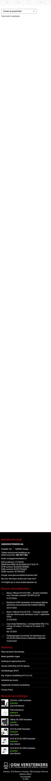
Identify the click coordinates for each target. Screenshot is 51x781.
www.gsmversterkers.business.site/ (23, 575)
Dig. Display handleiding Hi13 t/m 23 (16, 675)
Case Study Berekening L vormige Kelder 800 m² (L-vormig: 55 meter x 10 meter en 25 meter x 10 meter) (28, 626)
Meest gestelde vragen (10, 656)
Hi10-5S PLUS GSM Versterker (20, 74)
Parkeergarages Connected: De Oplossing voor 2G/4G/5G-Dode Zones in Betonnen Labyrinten (26, 637)
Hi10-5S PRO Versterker (16, 243)
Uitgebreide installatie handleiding (15, 685)
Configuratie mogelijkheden (14, 271)
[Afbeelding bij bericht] (3, 593)
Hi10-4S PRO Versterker (16, 498)
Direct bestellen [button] (9, 102)
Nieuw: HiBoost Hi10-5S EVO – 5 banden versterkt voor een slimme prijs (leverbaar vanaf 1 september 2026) (28, 614)
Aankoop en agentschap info (13, 661)
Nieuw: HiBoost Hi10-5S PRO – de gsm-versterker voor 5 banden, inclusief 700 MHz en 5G (27, 594)
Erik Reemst (16, 772)
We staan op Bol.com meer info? (22, 579)
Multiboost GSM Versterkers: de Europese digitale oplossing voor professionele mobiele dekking (27, 603)
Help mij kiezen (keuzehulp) (12, 652)
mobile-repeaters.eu (28, 582)
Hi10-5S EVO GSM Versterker (19, 328)
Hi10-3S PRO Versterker (16, 413)
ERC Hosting (35, 772)
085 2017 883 (22, 555)
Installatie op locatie (9, 680)
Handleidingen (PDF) (10, 671)
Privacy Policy (7, 690)
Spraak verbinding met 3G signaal (15, 666)
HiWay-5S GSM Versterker (17, 159)
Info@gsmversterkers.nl (17, 558)
